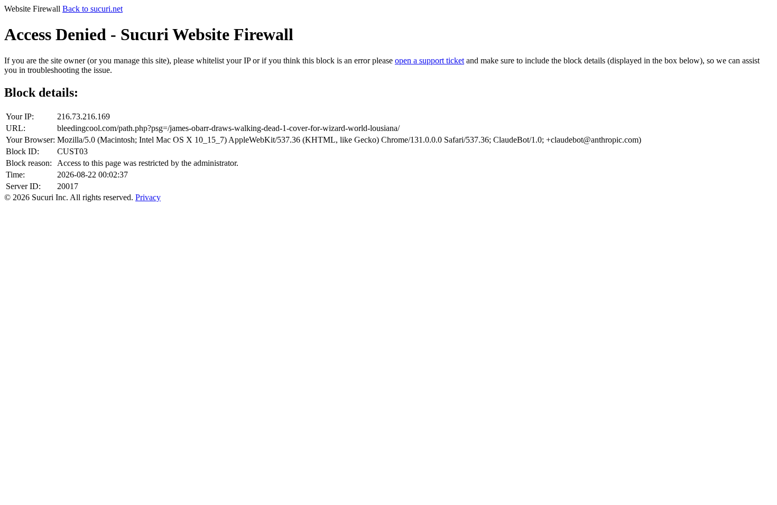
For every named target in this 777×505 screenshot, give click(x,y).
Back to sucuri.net (92, 8)
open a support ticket (429, 60)
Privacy (148, 197)
